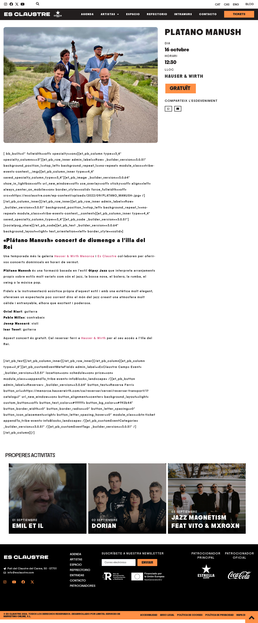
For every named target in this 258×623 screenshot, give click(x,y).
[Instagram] (5, 582)
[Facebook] (23, 582)
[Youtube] (14, 582)
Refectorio (157, 14)
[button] (168, 108)
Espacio (133, 14)
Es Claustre (107, 256)
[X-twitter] (32, 582)
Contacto (208, 14)
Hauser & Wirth (93, 338)
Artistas (108, 14)
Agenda (87, 14)
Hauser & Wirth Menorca (74, 256)
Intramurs (183, 14)
